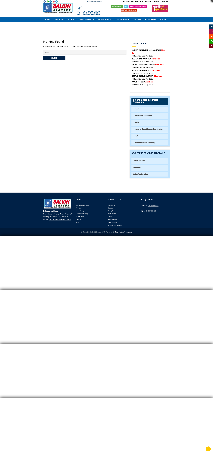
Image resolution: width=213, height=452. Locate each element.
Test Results (112, 214)
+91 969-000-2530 (88, 14)
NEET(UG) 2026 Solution (128, 10)
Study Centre (148, 1)
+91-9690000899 (55, 220)
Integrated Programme (135, 1)
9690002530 (66, 220)
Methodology (80, 211)
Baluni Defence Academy (145, 143)
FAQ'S (110, 216)
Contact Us (164, 1)
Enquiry (156, 1)
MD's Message (80, 216)
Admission (111, 205)
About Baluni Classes (82, 205)
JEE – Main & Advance (143, 116)
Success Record (87, 19)
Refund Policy (112, 222)
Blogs (125, 1)
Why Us (78, 208)
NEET (126, 6)
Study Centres (112, 211)
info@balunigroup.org (95, 1)
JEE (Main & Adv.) (116, 6)
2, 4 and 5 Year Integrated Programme (145, 100)
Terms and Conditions (115, 225)
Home (47, 19)
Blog (77, 222)
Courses (110, 208)
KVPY (137, 122)
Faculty (137, 19)
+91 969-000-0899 (88, 11)
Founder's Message (82, 214)
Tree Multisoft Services (123, 232)
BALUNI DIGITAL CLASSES (138, 6)
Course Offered (139, 161)
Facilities (71, 19)
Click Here (158, 76)
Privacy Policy (112, 219)
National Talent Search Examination (149, 129)
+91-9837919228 (150, 211)
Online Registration (140, 174)
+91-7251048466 (153, 206)
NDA (136, 136)
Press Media (150, 19)
